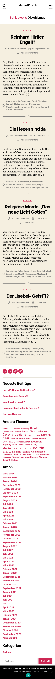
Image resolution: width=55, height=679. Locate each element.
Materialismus (12, 187)
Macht (21, 274)
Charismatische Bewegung (18, 101)
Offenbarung (34, 104)
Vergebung (7, 457)
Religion (30, 276)
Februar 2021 (10, 615)
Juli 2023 (8, 504)
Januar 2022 (10, 573)
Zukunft (6, 460)
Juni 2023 (8, 508)
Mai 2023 (8, 511)
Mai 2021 (8, 603)
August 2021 (9, 592)
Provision (35, 107)
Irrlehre (24, 104)
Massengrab (30, 274)
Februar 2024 (10, 477)
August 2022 (10, 546)
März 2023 (9, 519)
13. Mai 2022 (41, 218)
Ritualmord (40, 276)
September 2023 (12, 496)
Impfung (7, 444)
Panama (22, 276)
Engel (34, 101)
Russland (26, 452)
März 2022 (8, 565)
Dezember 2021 (11, 576)
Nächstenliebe (19, 449)
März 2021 (8, 611)
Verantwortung (45, 455)
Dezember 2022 (11, 531)
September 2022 (12, 542)
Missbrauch (42, 274)
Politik (38, 448)
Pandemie (28, 449)
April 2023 (8, 515)
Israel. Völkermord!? (14, 402)
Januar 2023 (10, 527)
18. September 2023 (41, 49)
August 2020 (10, 638)
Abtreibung (7, 429)
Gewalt (27, 271)
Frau (41, 348)
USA (37, 454)
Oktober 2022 (10, 538)
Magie (40, 184)
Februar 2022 (10, 569)
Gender (34, 439)
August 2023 (10, 500)
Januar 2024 (10, 481)
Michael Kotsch (28, 5)
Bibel (33, 428)
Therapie (36, 187)
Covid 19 (20, 434)
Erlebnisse (42, 101)
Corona (8, 434)
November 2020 (12, 626)
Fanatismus (11, 271)
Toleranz (22, 455)
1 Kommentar (29, 222)
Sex (32, 354)
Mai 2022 (8, 557)
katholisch (46, 271)
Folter (20, 271)
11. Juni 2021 (41, 302)
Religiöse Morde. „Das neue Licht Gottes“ (27, 209)
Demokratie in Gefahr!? (15, 396)
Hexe (33, 184)
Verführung (11, 357)
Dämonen (10, 184)
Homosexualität (23, 442)
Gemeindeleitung (14, 351)
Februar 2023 (10, 523)
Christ (25, 431)
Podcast (27, 30)
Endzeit (35, 348)
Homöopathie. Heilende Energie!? (21, 408)
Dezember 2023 (11, 485)
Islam (14, 444)
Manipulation (12, 354)
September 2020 (12, 634)
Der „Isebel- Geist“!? (27, 296)
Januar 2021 (9, 618)
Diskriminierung (34, 435)
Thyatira (39, 354)
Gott (5, 441)
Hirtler (17, 104)
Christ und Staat (38, 431)
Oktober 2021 (10, 584)
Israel (21, 445)
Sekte (48, 276)
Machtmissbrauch (42, 351)
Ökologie (14, 460)
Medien (7, 448)
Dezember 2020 (12, 622)
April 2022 (8, 561)
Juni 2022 (8, 554)
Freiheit (14, 439)
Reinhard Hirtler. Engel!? (27, 39)
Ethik (6, 438)
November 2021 (11, 580)
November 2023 (12, 489)
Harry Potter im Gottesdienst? (19, 390)
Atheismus (16, 429)
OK (28, 675)
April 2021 (8, 607)
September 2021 (12, 588)
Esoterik (9, 104)
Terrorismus (7, 455)
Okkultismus (11, 107)
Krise (40, 445)
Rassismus (7, 452)
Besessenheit (36, 181)
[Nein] (52, 672)
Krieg (34, 444)
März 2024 (9, 473)
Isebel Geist (28, 351)
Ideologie (36, 441)
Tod (16, 454)
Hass (33, 271)
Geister (27, 184)
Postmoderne (24, 107)
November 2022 (11, 534)
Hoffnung (12, 442)
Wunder (43, 457)
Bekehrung (25, 429)
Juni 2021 (8, 599)
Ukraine (30, 455)
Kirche (27, 445)
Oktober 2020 (10, 630)
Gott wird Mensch (12, 414)
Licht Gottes (11, 274)
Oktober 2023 (10, 492)
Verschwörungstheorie (25, 457)
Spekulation (18, 110)
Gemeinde (24, 438)
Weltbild (44, 187)
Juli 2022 (8, 550)
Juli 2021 (8, 596)
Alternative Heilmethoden (17, 181)
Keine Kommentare (29, 53)
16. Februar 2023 (41, 135)
